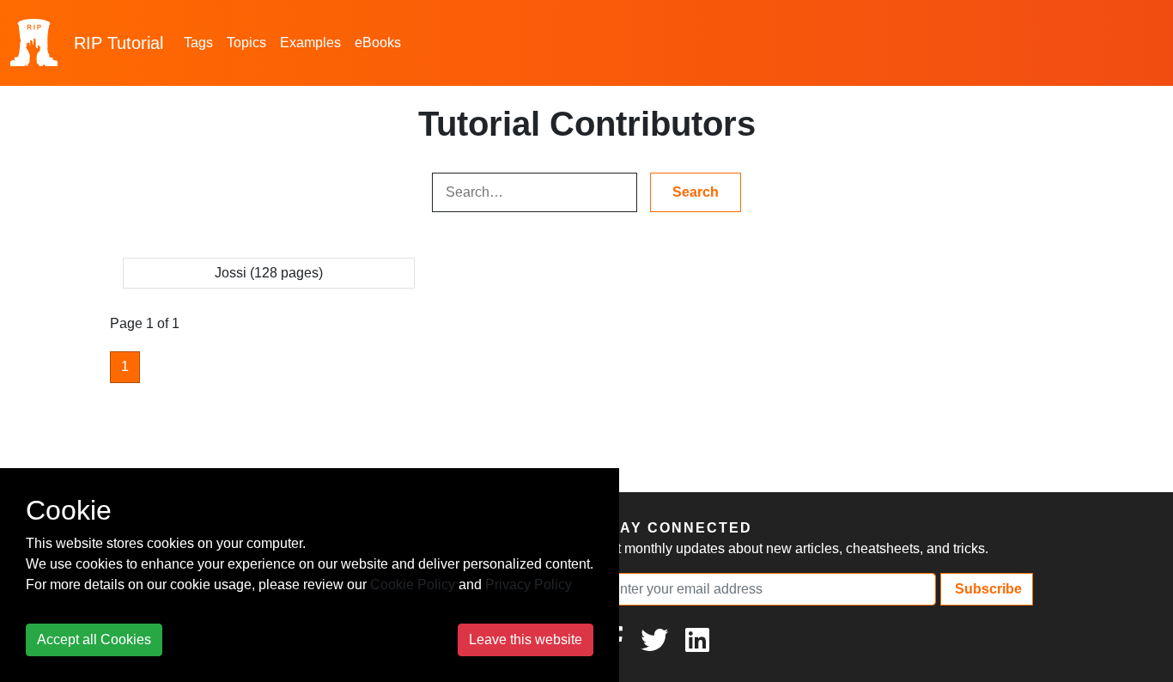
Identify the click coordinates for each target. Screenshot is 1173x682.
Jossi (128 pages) (269, 272)
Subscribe (986, 589)
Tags (198, 42)
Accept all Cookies (94, 639)
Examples (310, 42)
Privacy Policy (528, 584)
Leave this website (525, 639)
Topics (246, 42)
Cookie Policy (412, 584)
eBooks (378, 42)
